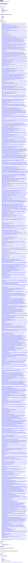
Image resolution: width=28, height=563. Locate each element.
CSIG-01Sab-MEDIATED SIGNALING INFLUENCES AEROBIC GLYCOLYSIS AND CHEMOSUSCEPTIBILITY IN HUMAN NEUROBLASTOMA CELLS (12, 205)
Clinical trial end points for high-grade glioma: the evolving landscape (10, 474)
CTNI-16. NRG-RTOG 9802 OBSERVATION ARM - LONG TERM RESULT (11, 54)
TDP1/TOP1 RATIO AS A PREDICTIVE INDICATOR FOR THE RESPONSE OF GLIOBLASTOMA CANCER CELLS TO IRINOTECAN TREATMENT (14, 349)
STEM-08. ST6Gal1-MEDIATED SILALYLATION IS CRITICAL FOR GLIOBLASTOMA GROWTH (14, 80)
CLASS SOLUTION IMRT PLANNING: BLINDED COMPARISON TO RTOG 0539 (12, 374)
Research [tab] (3, 16)
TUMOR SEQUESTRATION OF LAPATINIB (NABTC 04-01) (9, 434)
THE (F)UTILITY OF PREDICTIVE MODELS (7, 367)
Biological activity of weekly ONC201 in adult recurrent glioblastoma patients (11, 108)
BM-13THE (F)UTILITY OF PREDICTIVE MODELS (8, 529)
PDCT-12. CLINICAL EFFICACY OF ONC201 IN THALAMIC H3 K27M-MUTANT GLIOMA (13, 121)
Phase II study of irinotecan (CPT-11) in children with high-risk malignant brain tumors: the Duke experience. (14, 537)
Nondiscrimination (4, 559)
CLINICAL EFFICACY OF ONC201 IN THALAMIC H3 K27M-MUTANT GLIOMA (12, 311)
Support (3, 11)
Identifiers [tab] (3, 17)
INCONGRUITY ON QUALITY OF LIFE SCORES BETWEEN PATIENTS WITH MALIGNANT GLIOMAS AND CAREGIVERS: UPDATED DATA (14, 409)
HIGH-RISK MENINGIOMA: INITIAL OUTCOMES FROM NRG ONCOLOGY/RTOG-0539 (13, 343)
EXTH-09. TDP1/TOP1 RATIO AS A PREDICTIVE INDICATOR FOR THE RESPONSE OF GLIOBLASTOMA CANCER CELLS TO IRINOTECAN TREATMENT (13, 160)
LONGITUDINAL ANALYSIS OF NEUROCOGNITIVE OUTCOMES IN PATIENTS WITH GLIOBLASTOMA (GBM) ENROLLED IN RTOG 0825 (13, 376)
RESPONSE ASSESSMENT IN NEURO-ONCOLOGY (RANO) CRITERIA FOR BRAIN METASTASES (14, 368)
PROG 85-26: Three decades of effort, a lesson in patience (8, 476)
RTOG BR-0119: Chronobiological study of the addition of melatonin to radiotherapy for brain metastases (14, 456)
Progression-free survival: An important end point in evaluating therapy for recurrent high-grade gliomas (14, 243)
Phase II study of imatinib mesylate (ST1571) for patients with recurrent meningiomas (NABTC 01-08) (13, 447)
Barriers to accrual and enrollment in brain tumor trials (8, 127)
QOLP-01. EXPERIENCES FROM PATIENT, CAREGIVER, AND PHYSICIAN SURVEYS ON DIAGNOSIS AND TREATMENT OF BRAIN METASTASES (13, 76)
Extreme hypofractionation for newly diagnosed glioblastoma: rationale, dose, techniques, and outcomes (14, 502)
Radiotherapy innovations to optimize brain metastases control (9, 501)
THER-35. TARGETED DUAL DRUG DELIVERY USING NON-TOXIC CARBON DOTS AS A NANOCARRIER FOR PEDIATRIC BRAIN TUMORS (13, 128)
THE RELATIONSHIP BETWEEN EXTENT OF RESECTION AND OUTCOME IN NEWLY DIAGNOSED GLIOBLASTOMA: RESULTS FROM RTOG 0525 (13, 416)
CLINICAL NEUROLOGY (5, 544)
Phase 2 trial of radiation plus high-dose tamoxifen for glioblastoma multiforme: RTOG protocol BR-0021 (14, 246)
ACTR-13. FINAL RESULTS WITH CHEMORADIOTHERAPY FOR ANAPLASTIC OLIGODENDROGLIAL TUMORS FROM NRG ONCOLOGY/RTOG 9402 (12, 109)
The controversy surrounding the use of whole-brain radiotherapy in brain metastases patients (12, 221)
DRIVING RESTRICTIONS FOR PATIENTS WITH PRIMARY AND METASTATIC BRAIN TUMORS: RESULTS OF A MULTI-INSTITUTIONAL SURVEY (14, 424)
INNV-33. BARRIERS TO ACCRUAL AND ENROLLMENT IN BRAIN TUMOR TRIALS (13, 118)
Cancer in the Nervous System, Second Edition (7, 252)
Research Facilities (4, 10)
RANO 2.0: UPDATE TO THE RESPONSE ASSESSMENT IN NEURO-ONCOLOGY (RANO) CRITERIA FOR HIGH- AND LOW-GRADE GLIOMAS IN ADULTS (13, 495)
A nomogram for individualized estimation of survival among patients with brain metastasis (12, 232)
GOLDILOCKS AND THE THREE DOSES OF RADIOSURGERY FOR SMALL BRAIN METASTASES (14, 278)
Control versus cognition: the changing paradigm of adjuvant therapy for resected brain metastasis (13, 503)
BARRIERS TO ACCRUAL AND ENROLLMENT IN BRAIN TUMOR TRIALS (11, 310)
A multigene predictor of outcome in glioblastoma (7, 236)
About (2, 558)
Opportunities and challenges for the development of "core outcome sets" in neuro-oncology (12, 66)
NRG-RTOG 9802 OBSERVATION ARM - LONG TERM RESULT (10, 283)
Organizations (3, 9)
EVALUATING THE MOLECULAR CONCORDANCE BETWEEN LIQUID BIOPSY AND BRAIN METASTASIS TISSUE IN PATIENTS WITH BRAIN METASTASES (14, 259)
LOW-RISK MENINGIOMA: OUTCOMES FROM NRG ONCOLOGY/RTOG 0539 (12, 298)
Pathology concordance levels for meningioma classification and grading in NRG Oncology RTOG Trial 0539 (14, 186)
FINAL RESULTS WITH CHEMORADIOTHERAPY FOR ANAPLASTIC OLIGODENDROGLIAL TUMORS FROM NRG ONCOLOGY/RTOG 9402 (14, 312)
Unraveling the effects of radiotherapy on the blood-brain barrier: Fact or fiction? (11, 483)
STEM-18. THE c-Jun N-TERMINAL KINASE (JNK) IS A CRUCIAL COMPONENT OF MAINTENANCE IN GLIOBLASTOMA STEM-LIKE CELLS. (12, 146)
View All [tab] (3, 18)
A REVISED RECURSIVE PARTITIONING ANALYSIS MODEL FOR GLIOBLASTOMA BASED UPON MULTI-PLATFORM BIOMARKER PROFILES (14, 388)
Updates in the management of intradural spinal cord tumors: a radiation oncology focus (12, 470)
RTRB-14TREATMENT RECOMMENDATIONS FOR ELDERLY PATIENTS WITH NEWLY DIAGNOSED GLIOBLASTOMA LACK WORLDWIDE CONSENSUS (13, 219)
